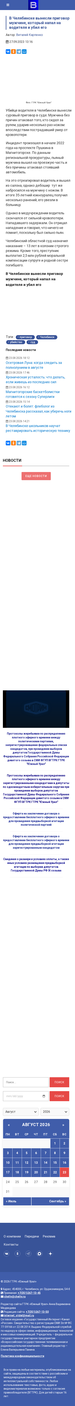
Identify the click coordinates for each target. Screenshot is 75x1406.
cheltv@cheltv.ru (15, 1296)
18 (17, 1172)
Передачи (32, 1236)
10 (7, 1162)
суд (32, 342)
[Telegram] (19, 51)
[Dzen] (51, 1254)
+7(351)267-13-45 (29, 1292)
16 (64, 1162)
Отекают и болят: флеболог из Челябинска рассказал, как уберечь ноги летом (38, 411)
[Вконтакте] (7, 1254)
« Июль (11, 1201)
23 (64, 1172)
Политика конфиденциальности (22, 1356)
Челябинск (47, 337)
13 (36, 1162)
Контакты (11, 1244)
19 (26, 1172)
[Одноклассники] (13, 51)
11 (17, 1162)
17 (7, 1172)
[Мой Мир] (24, 51)
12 (26, 1162)
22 (55, 1172)
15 (55, 1162)
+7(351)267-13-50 (37, 1311)
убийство (16, 342)
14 (45, 1162)
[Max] (40, 1254)
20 (36, 1172)
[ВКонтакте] (8, 51)
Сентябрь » (57, 1201)
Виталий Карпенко (29, 35)
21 (45, 1172)
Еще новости (36, 476)
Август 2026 (36, 1124)
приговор (26, 337)
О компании (12, 1236)
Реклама (49, 1236)
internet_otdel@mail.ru (19, 1315)
